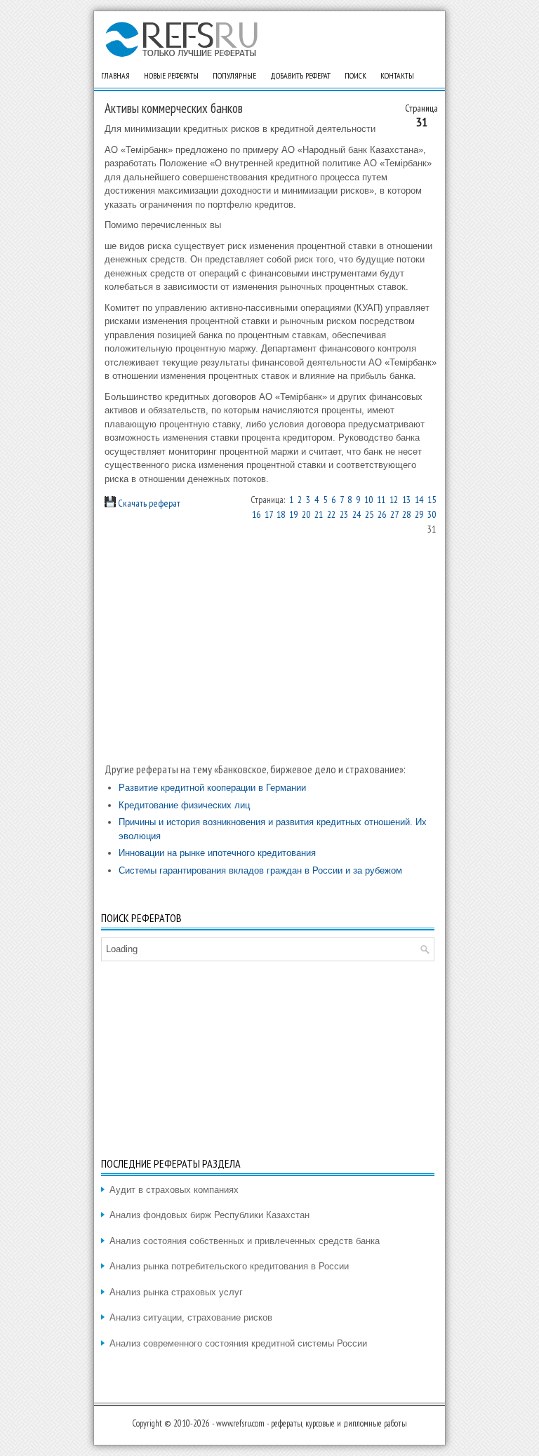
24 (356, 514)
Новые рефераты (171, 75)
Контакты (397, 75)
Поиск (355, 75)
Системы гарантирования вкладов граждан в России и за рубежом (260, 870)
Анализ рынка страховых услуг (176, 1292)
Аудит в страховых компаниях (174, 1189)
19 (293, 514)
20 (306, 514)
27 (394, 514)
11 (381, 499)
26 (382, 514)
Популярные (234, 75)
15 (431, 499)
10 (368, 499)
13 (406, 499)
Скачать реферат (148, 503)
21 (318, 514)
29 (419, 514)
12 (394, 499)
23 (344, 514)
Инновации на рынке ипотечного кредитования (217, 853)
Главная (115, 75)
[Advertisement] (271, 649)
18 (281, 514)
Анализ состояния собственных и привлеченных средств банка (244, 1241)
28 (406, 514)
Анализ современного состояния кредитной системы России (238, 1343)
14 (419, 499)
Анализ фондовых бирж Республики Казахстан (209, 1215)
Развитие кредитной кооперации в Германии (212, 787)
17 (268, 514)
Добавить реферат (300, 75)
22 (331, 514)
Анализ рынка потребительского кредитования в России (229, 1266)
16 (256, 514)
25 (369, 514)
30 (431, 514)
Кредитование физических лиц (184, 805)
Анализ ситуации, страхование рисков (190, 1317)
